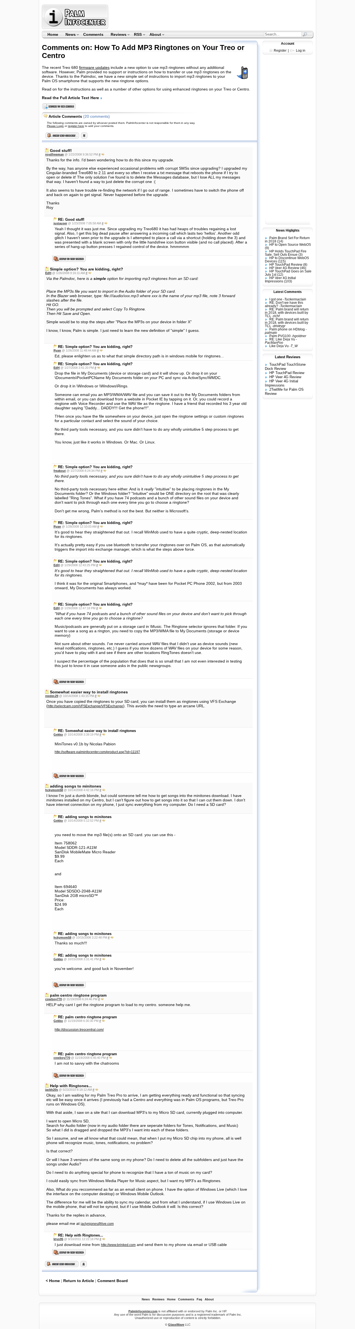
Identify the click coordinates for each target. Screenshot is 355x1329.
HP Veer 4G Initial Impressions (280, 279)
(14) (280, 241)
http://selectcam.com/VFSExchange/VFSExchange (85, 706)
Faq (199, 1299)
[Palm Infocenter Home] (75, 27)
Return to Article (78, 1280)
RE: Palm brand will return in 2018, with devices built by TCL (287, 313)
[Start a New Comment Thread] (62, 1265)
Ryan (57, 350)
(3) (300, 254)
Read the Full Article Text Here (71, 98)
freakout (60, 470)
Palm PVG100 (280, 336)
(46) (303, 268)
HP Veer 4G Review (284, 268)
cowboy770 (53, 999)
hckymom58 (54, 790)
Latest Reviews (287, 357)
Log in (300, 50)
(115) (282, 261)
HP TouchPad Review (285, 264)
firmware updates (94, 67)
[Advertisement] (212, 16)
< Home (53, 1280)
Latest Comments (287, 292)
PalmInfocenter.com (143, 1311)
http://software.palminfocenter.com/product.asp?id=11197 (97, 752)
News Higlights (288, 230)
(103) (288, 281)
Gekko (58, 734)
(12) (280, 274)
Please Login (55, 125)
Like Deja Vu (279, 346)
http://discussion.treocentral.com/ (79, 1029)
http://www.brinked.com (118, 1245)
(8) (305, 264)
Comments (93, 34)
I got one (275, 299)
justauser (60, 223)
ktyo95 (58, 1239)
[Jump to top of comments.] (83, 1265)
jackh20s (51, 1089)
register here (76, 125)
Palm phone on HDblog (287, 329)
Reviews (116, 35)
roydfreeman (54, 154)
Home (52, 34)
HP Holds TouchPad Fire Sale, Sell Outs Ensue (285, 253)
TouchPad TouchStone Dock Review (285, 366)
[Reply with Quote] (102, 154)
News (69, 35)
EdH (48, 273)
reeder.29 (51, 696)
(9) (267, 248)
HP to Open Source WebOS (290, 244)
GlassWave (176, 1324)
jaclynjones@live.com (97, 1223)
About (153, 35)
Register (280, 50)
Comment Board (112, 1280)
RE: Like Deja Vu (282, 339)
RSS (136, 35)
